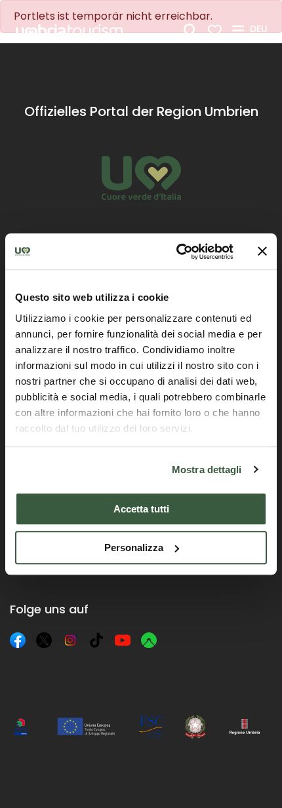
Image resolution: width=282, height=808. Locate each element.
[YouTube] (123, 640)
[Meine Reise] (215, 30)
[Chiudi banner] (262, 251)
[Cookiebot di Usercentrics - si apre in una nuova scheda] (177, 251)
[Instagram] (70, 640)
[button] (261, 29)
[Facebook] (18, 640)
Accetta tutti (141, 508)
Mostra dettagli (207, 469)
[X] (44, 640)
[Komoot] (149, 640)
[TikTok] (96, 640)
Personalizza (133, 547)
